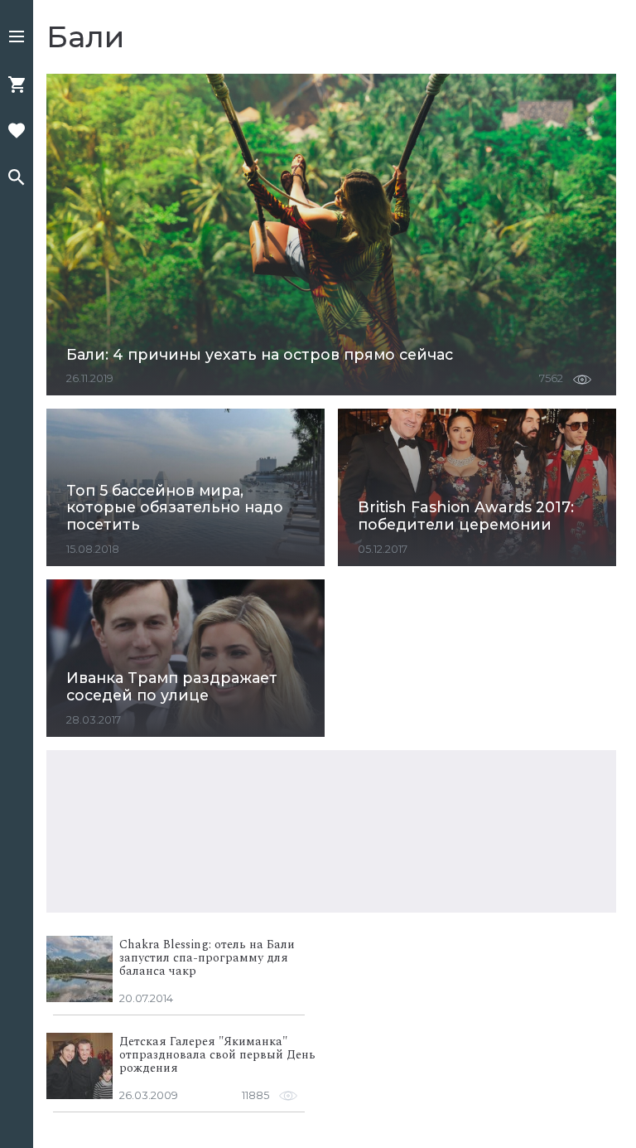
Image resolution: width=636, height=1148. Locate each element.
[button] (16, 38)
